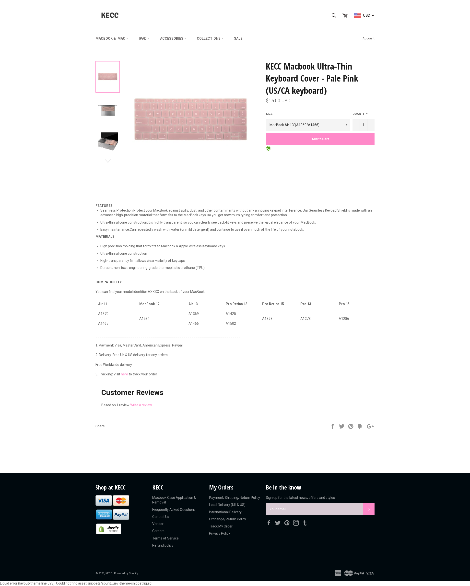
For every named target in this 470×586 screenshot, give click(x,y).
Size (269, 114)
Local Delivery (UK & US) (227, 505)
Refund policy (162, 545)
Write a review (141, 405)
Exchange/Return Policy (227, 519)
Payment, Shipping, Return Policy (234, 498)
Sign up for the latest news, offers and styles (300, 498)
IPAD (143, 38)
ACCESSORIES (172, 38)
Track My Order (221, 526)
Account (369, 38)
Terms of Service (165, 538)
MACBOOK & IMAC (110, 38)
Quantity (360, 114)
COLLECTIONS (209, 38)
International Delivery (225, 512)
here (124, 374)
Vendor (158, 524)
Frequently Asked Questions (174, 510)
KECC (109, 573)
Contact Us (160, 517)
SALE (238, 38)
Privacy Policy (219, 533)
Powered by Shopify (126, 573)
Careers (158, 531)
